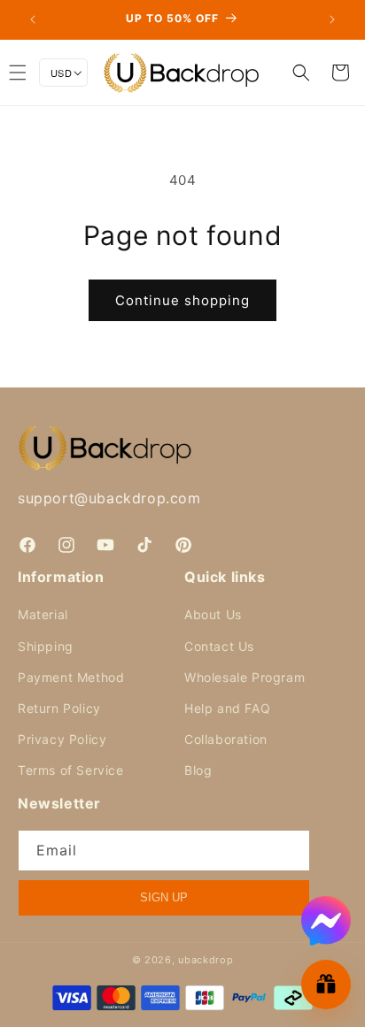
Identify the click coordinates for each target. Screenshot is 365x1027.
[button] (301, 72)
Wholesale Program (244, 677)
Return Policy (59, 708)
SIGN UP (164, 897)
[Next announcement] (332, 19)
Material (43, 614)
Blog (198, 770)
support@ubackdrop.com (109, 498)
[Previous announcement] (32, 19)
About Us (213, 614)
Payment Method (71, 677)
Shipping (46, 646)
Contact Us (219, 646)
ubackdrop (205, 960)
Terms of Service (71, 770)
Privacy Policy (62, 739)
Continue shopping (182, 300)
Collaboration (226, 739)
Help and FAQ (227, 708)
